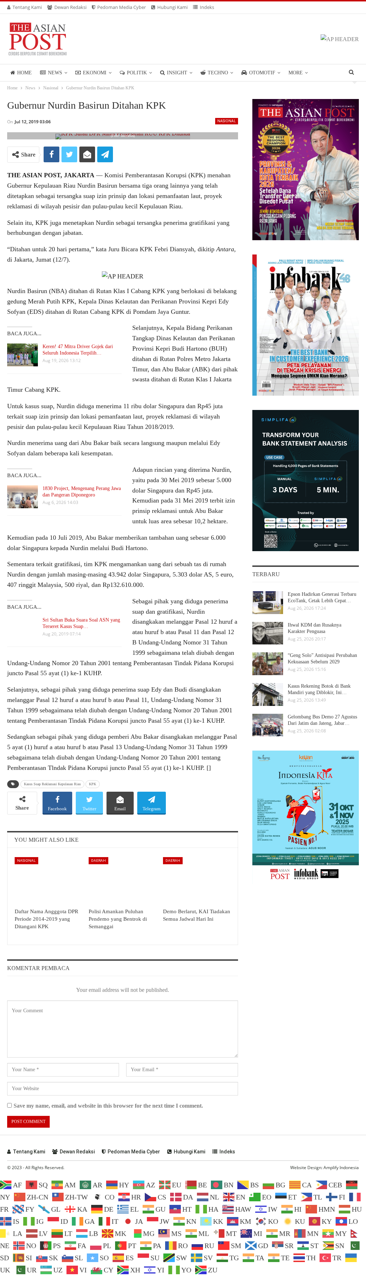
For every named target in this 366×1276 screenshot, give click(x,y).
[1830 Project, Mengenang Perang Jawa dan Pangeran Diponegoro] (22, 496)
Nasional (226, 121)
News (55, 72)
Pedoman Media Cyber (121, 7)
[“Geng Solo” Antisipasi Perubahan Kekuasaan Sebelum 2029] (267, 663)
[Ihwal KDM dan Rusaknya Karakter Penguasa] (267, 633)
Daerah (98, 860)
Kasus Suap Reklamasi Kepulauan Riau (52, 784)
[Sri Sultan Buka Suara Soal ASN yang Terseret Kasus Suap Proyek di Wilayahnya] (22, 628)
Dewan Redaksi (70, 7)
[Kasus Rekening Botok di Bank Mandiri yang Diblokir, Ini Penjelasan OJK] (267, 694)
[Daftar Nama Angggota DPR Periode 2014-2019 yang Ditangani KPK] (48, 881)
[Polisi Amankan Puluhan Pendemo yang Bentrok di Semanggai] (122, 881)
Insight (177, 72)
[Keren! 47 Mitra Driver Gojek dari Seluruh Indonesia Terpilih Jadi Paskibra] (22, 354)
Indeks (207, 7)
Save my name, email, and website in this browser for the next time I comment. (108, 1106)
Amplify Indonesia (341, 1167)
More (295, 72)
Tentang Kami (27, 7)
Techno (218, 72)
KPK (92, 784)
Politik (137, 72)
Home (24, 72)
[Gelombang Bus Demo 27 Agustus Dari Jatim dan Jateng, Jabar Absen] (267, 725)
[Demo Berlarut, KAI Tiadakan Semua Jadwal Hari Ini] (197, 881)
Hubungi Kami (172, 7)
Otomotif (262, 72)
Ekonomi (95, 72)
